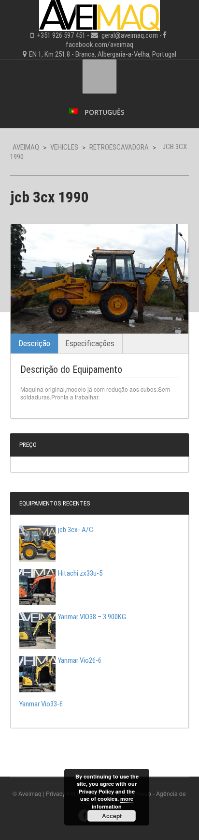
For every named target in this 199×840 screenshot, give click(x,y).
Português (104, 112)
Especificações (89, 343)
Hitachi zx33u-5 (80, 573)
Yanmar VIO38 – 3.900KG (92, 616)
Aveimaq (26, 147)
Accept (112, 815)
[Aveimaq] (99, 14)
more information (112, 802)
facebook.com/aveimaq (99, 44)
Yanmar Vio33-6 (41, 704)
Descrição (34, 343)
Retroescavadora (119, 147)
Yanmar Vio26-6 (79, 660)
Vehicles (64, 147)
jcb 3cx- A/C (75, 529)
